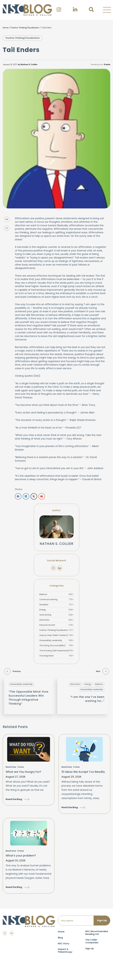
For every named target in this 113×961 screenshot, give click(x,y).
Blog (60, 937)
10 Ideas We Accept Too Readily (83, 772)
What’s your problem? (21, 855)
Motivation (56, 620)
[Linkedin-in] (12, 933)
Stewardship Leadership (56, 640)
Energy (56, 609)
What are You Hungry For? (23, 772)
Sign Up (89, 948)
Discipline (56, 604)
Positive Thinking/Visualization (25, 27)
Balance (56, 594)
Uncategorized (56, 655)
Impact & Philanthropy (65, 951)
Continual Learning (56, 599)
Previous (17, 671)
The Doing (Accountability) (56, 645)
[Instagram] (53, 568)
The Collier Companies (91, 941)
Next (98, 671)
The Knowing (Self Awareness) (56, 650)
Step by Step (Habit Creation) (56, 635)
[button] (107, 10)
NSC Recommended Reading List (96, 933)
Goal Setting (56, 614)
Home (6, 27)
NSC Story (63, 943)
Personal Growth (56, 625)
